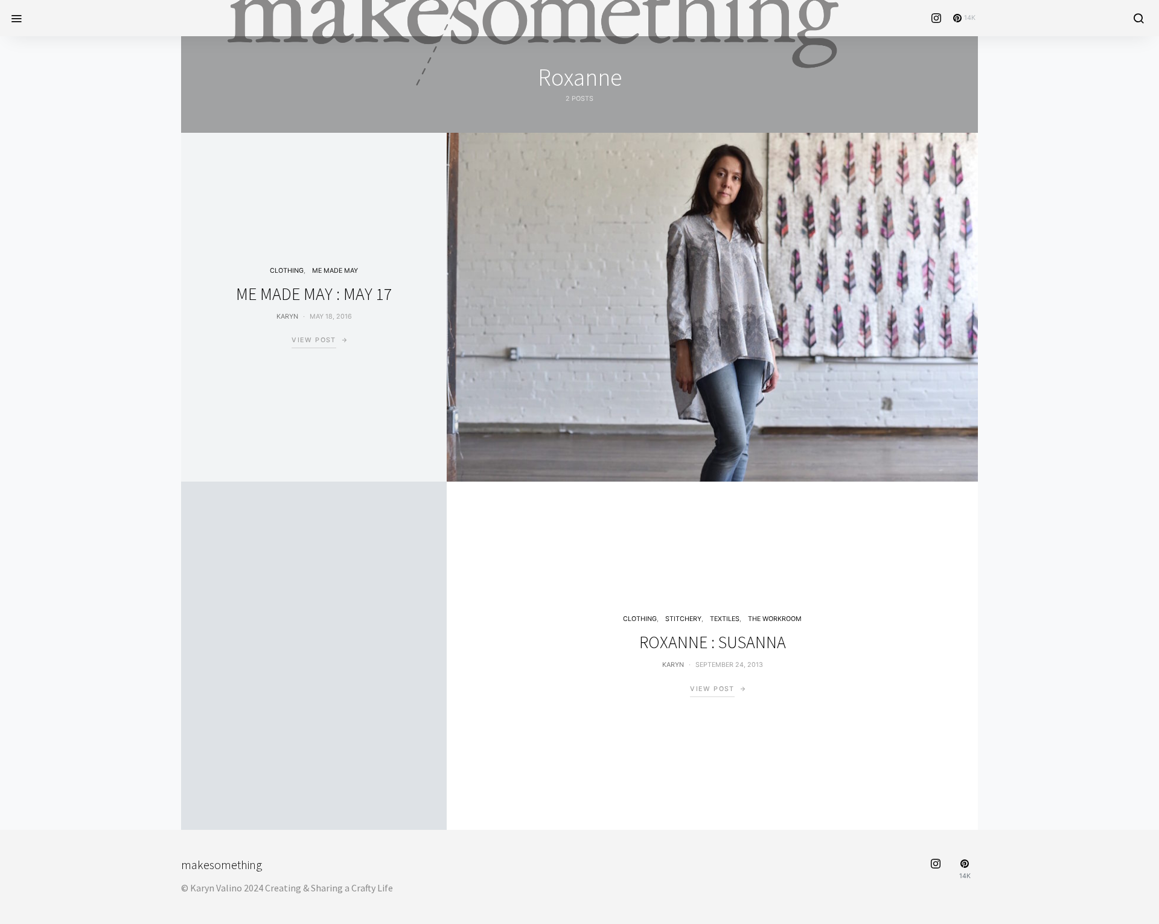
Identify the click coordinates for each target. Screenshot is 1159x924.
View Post (314, 340)
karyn (287, 316)
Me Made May (335, 271)
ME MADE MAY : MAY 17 (314, 294)
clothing (287, 271)
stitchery (683, 619)
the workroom (775, 619)
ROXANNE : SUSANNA (712, 642)
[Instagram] (936, 18)
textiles (724, 619)
